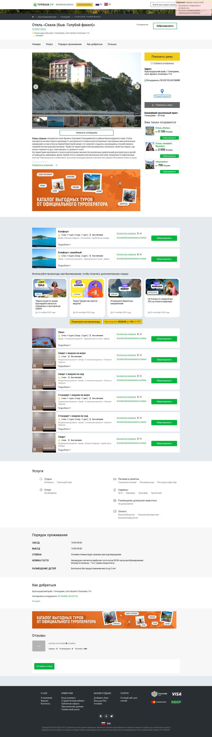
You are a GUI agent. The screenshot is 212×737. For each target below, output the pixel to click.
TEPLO (38, 294)
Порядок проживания (69, 44)
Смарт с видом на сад (71, 374)
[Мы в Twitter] (111, 716)
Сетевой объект (39, 29)
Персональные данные (72, 706)
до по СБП (123, 321)
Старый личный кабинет (73, 701)
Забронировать (165, 26)
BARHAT (114, 294)
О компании (46, 698)
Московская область (64, 4)
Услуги (49, 44)
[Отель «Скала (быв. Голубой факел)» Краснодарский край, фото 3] (71, 121)
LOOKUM (76, 294)
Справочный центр (70, 709)
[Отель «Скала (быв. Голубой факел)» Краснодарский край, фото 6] (118, 121)
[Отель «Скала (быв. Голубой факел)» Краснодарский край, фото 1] (40, 121)
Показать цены (162, 56)
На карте (38, 35)
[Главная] (33, 17)
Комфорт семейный (70, 252)
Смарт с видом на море (72, 353)
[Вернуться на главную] (43, 4)
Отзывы (112, 44)
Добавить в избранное (164, 63)
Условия (98, 703)
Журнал (44, 701)
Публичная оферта (70, 703)
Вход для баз (100, 701)
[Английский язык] (109, 723)
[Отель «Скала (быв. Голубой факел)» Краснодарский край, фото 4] (87, 121)
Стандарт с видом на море (74, 394)
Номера (36, 44)
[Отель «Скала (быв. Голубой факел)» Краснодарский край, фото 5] (103, 121)
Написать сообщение (86, 133)
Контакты (45, 703)
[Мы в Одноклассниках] (106, 716)
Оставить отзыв (44, 666)
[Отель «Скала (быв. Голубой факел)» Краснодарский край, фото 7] (134, 121)
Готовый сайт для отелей (128, 699)
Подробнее (63, 244)
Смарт (61, 436)
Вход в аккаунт (68, 698)
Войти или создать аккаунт (165, 5)
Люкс (61, 332)
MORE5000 (152, 292)
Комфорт (63, 231)
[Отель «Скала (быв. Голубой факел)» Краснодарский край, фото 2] (55, 121)
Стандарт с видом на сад (73, 415)
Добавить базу (101, 698)
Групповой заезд (84, 5)
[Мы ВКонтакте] (101, 716)
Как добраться (94, 44)
